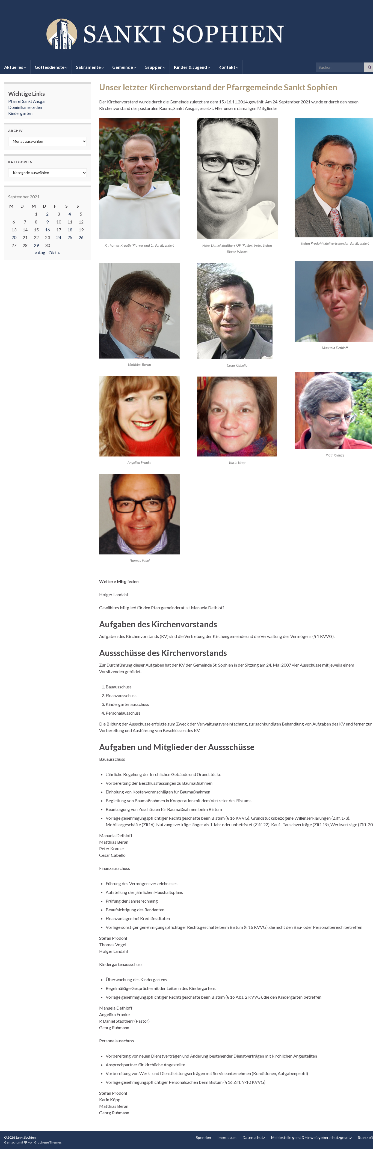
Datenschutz (254, 1137)
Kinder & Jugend (191, 67)
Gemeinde (123, 67)
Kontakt (227, 67)
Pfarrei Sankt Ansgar (27, 101)
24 (58, 237)
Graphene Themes (48, 1142)
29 (36, 245)
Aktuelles (14, 67)
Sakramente (89, 67)
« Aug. (40, 252)
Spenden (203, 1137)
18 (69, 229)
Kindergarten (20, 113)
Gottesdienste (50, 67)
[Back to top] (361, 1137)
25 (69, 237)
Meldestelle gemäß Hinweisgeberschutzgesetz (311, 1137)
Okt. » (54, 252)
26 (81, 237)
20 (13, 237)
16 (47, 229)
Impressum (226, 1137)
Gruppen (153, 67)
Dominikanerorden (25, 107)
